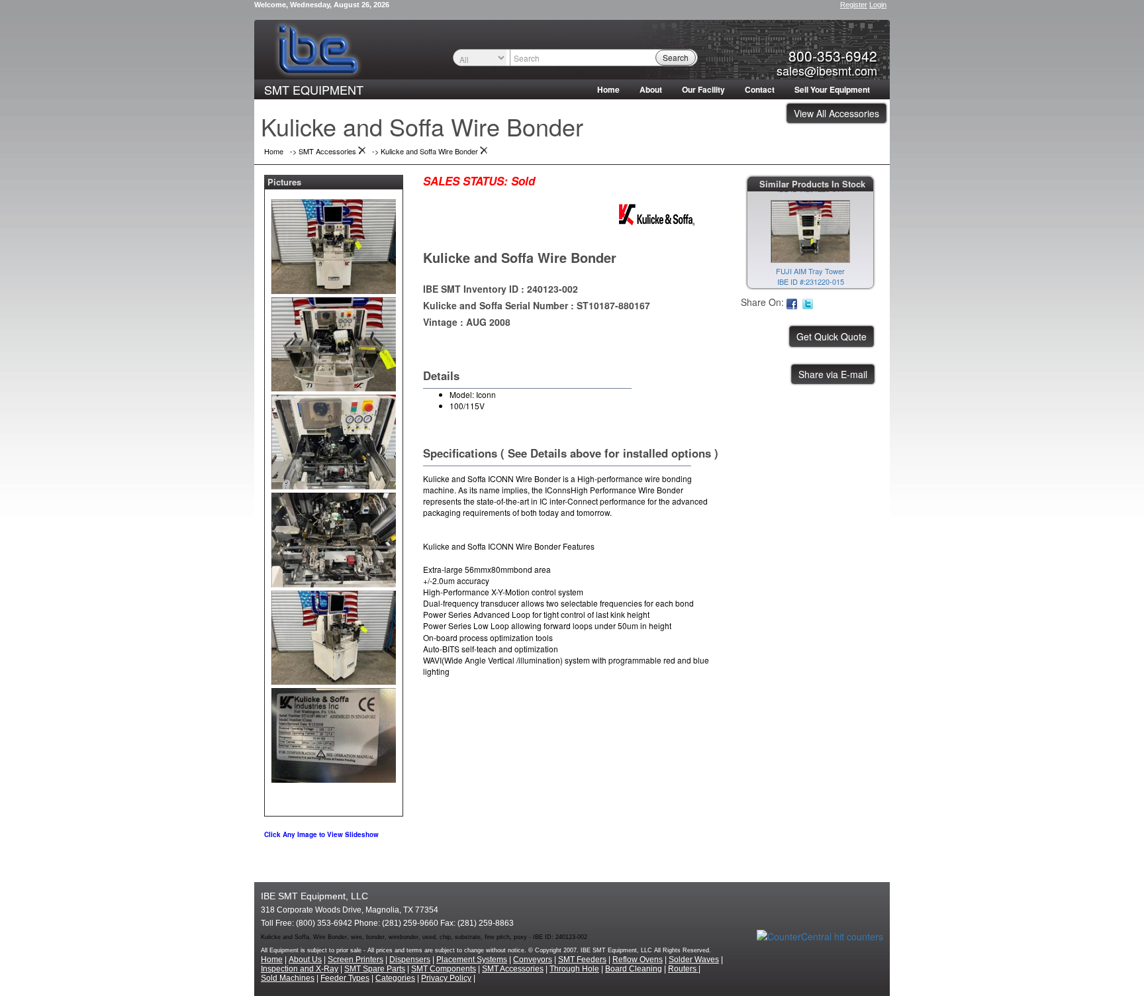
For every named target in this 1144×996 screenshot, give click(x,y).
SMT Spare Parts (374, 968)
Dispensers (409, 959)
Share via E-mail (832, 374)
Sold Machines (287, 978)
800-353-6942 (832, 55)
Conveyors (532, 959)
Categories (395, 978)
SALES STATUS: (465, 181)
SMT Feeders (582, 959)
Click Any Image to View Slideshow (321, 834)
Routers (683, 968)
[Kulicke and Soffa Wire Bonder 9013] (333, 243)
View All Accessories (836, 113)
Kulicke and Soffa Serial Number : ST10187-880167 (536, 305)
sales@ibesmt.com (827, 70)
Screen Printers (355, 959)
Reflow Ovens (637, 959)
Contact (760, 89)
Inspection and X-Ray (299, 968)
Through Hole (574, 968)
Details (441, 375)
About (651, 89)
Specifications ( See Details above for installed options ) (570, 453)
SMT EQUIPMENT (313, 89)
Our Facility (703, 89)
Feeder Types (344, 978)
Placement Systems (471, 959)
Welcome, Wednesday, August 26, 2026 (321, 5)
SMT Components (443, 968)
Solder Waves (694, 959)
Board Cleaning (633, 968)
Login (877, 5)
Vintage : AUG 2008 (466, 321)
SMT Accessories (513, 968)
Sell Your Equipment (832, 89)
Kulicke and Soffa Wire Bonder (519, 257)
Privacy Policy (446, 978)
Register (853, 5)
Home (608, 89)
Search (676, 57)
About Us (305, 959)
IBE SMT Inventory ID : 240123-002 (500, 288)
